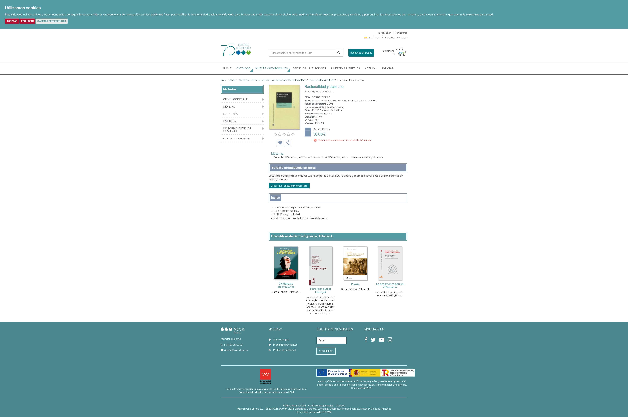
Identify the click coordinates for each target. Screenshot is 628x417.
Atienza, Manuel (314, 300)
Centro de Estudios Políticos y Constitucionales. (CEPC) (346, 100)
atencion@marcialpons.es (236, 350)
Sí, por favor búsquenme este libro (289, 185)
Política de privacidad (284, 350)
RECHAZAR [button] (27, 21)
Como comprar (281, 339)
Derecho (244, 80)
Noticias (387, 68)
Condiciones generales (320, 405)
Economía (230, 113)
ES (369, 37)
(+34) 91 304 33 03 (233, 345)
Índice (275, 197)
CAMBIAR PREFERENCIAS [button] (51, 21)
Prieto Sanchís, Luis (320, 313)
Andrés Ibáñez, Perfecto (320, 297)
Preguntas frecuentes (285, 344)
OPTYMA (327, 412)
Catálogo (243, 68)
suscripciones (309, 68)
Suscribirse (326, 351)
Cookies (340, 405)
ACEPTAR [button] (12, 21)
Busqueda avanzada (361, 52)
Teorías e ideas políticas (321, 80)
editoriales (271, 68)
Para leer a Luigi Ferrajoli (320, 290)
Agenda (370, 68)
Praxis (355, 284)
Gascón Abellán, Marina (389, 295)
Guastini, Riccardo (324, 310)
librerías (345, 68)
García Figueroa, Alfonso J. (319, 91)
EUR (378, 37)
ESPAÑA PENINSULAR (396, 37)
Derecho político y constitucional (269, 80)
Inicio (228, 68)
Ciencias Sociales (236, 99)
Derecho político (297, 80)
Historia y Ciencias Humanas (237, 130)
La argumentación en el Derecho (390, 285)
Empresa (229, 121)
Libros (232, 80)
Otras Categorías (236, 138)
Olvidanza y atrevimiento (285, 285)
